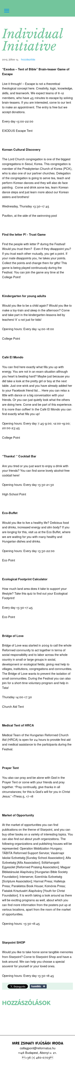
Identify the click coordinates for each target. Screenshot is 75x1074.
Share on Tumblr (38, 986)
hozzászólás (27, 59)
